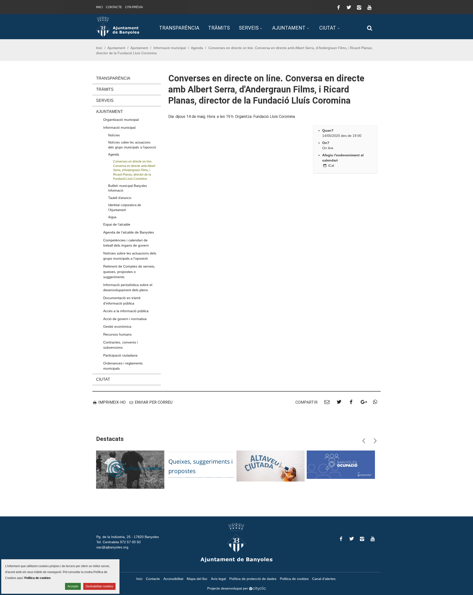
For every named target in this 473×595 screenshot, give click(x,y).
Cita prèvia (134, 7)
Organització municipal (121, 120)
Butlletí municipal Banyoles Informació (127, 188)
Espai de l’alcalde (116, 224)
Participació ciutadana (120, 355)
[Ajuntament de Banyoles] (117, 26)
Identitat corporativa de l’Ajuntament (124, 207)
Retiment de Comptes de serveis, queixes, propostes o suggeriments (129, 271)
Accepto (73, 586)
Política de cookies (37, 578)
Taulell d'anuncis (120, 198)
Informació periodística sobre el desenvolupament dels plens (127, 287)
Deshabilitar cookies (99, 586)
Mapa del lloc (197, 579)
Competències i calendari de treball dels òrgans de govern (126, 243)
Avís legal (218, 579)
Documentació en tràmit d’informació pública (121, 300)
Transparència (179, 28)
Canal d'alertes (324, 579)
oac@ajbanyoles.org (112, 547)
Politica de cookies (294, 579)
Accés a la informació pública (126, 311)
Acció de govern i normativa (125, 319)
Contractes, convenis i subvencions (120, 345)
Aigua (112, 217)
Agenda (197, 48)
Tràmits (219, 28)
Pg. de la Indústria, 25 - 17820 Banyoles (127, 537)
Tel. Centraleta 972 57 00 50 (118, 542)
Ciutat (327, 28)
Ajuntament (288, 28)
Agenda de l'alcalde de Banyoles (128, 232)
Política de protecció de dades (252, 579)
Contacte (114, 7)
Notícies (114, 135)
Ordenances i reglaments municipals (123, 366)
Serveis (249, 28)
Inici (99, 7)
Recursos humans (117, 334)
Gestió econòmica (117, 326)
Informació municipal (169, 48)
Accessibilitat (173, 579)
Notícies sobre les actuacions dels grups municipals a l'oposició (132, 145)
